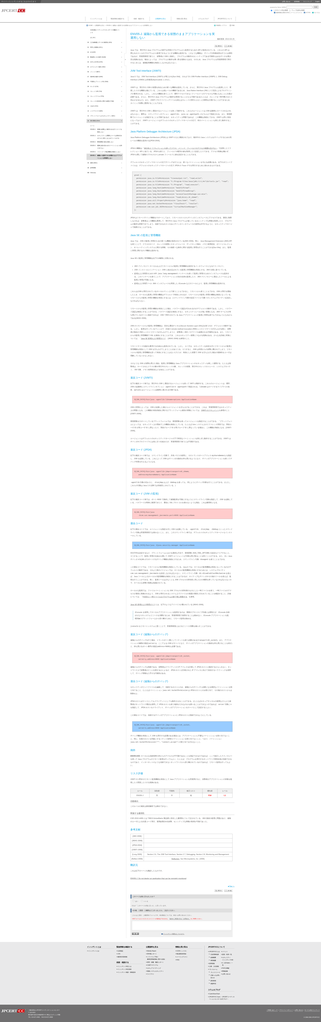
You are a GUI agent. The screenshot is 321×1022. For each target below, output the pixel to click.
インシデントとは (96, 19)
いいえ (146, 901)
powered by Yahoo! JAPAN (278, 7)
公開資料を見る (160, 19)
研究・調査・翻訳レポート (155, 962)
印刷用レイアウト (221, 25)
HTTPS (308, 12)
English (317, 1)
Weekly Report (151, 951)
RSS (288, 12)
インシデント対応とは (124, 966)
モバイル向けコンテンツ (312, 1010)
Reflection (175, 859)
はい (136, 901)
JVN (119, 954)
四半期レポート (152, 954)
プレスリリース (215, 972)
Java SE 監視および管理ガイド (153, 338)
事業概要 (213, 960)
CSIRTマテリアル (152, 965)
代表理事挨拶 (215, 954)
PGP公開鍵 (225, 968)
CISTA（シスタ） (182, 951)
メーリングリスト (295, 12)
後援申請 (213, 983)
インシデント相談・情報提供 (127, 972)
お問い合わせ (286, 1)
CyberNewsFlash (214, 993)
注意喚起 (120, 951)
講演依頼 (213, 980)
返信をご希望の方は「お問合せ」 (180, 918)
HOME (91, 25)
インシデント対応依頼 (124, 969)
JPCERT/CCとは (214, 951)
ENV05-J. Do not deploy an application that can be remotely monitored (158, 878)
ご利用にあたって (272, 1010)
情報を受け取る (182, 19)
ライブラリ (150, 974)
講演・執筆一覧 (227, 954)
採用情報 (297, 1)
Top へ (231, 886)
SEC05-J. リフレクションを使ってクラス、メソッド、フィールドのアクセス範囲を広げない (180, 148)
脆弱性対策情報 (122, 957)
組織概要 (213, 957)
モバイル (317, 12)
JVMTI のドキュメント (210, 410)
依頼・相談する (139, 19)
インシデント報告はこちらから (173, 934)
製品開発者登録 (181, 954)
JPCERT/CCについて (225, 19)
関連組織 (225, 971)
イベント (225, 951)
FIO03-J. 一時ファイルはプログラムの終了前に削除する (165, 597)
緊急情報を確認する (117, 19)
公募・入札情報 (214, 966)
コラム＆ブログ (203, 19)
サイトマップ (307, 1)
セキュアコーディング (154, 968)
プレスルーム (213, 969)
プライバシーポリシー (286, 1010)
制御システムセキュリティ (155, 971)
